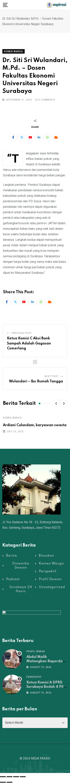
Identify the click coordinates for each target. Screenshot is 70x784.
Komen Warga (12, 417)
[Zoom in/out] (3, 776)
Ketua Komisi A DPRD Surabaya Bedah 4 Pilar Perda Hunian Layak (46, 687)
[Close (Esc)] (23, 776)
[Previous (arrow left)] (3, 782)
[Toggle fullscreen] (9, 776)
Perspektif (33, 677)
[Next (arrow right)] (9, 782)
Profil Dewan (35, 651)
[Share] (16, 776)
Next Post (52, 376)
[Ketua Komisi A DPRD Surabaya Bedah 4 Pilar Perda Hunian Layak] (12, 684)
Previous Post (21, 333)
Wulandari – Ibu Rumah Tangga (36, 381)
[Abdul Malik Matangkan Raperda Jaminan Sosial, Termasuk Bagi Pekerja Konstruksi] (12, 659)
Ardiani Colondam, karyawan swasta (34, 425)
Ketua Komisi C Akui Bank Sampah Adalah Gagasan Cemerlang (29, 343)
